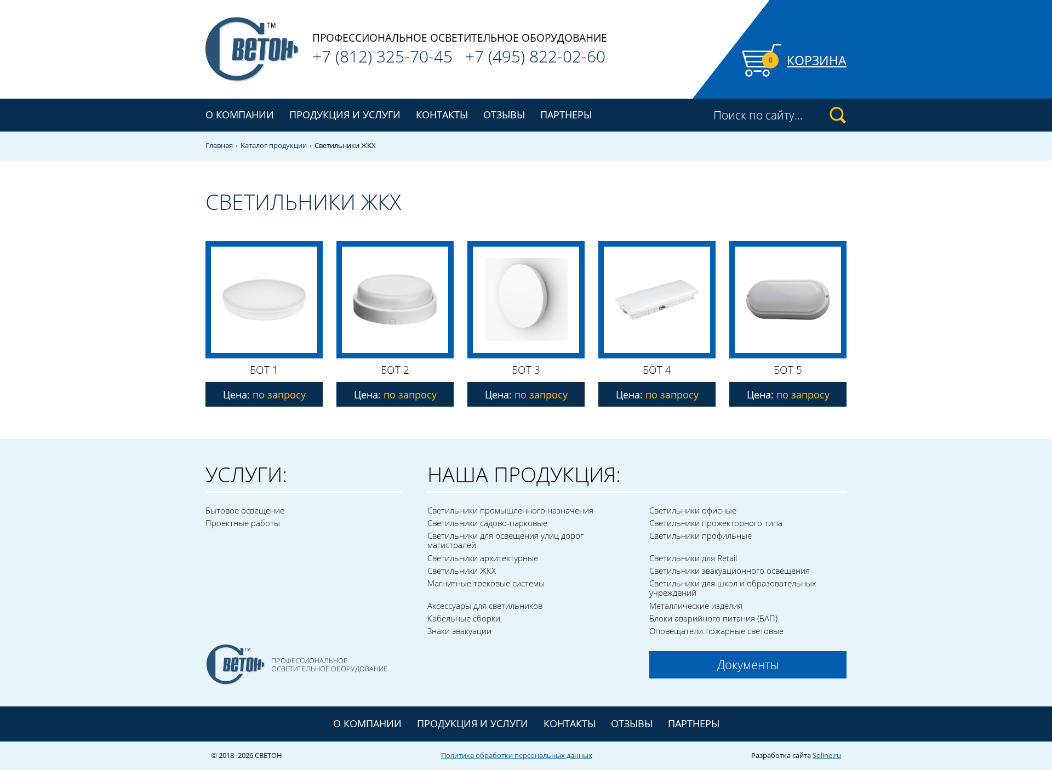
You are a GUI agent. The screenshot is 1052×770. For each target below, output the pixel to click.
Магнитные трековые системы (486, 583)
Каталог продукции (274, 145)
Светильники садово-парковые (487, 522)
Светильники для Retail (693, 557)
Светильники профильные (700, 535)
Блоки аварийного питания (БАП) (713, 618)
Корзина (817, 60)
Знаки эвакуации (459, 630)
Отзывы (504, 114)
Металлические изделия (695, 605)
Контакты (442, 114)
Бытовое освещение (244, 510)
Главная (219, 145)
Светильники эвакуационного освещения (729, 570)
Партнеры (566, 114)
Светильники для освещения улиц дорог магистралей (505, 540)
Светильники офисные (692, 510)
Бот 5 (788, 370)
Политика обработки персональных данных (516, 755)
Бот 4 (657, 370)
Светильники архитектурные (482, 557)
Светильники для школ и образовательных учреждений (732, 588)
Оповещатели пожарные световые (716, 630)
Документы (748, 664)
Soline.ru (827, 755)
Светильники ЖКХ (461, 570)
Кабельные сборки (463, 618)
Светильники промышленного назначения (510, 510)
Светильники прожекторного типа (715, 522)
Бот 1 (264, 370)
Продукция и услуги (472, 723)
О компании (239, 114)
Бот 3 (526, 370)
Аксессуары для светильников (484, 605)
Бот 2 (395, 370)
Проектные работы (242, 522)
